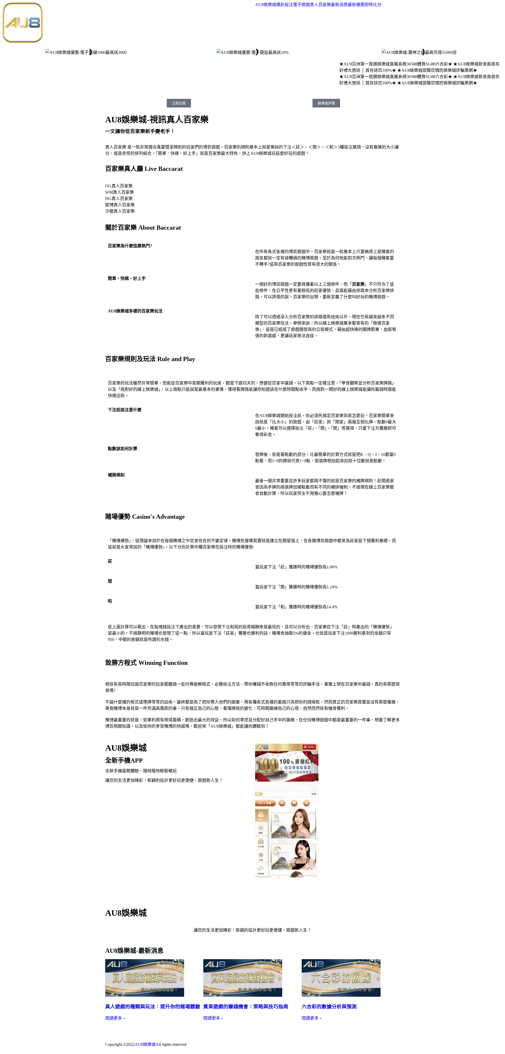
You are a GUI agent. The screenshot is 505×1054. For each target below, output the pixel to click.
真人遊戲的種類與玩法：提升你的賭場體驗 (152, 1006)
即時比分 (373, 5)
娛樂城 (149, 1044)
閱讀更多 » (115, 1018)
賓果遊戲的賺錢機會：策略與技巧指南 (245, 1006)
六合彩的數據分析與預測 (329, 1006)
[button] (7, 52)
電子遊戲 (301, 5)
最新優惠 (356, 5)
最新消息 (339, 5)
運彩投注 (284, 5)
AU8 (139, 1044)
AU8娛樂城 (265, 5)
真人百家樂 (320, 5)
